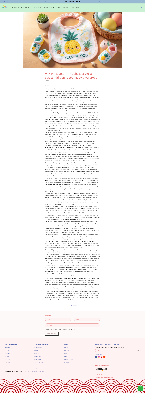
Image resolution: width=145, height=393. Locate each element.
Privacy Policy (27, 371)
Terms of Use (34, 371)
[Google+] (98, 357)
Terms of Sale (41, 371)
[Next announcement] (99, 1)
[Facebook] (96, 357)
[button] (21, 7)
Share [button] (48, 85)
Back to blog (74, 305)
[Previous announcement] (45, 1)
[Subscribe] (138, 350)
